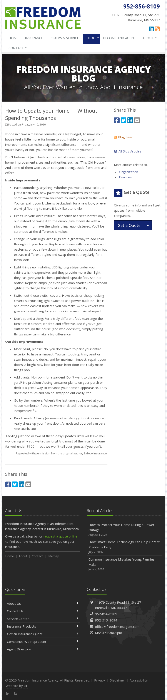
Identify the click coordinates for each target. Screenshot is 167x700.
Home (13, 38)
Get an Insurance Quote (25, 634)
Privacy (99, 680)
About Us (14, 603)
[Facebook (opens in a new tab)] (8, 484)
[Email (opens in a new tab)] (28, 484)
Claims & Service (65, 37)
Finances (125, 177)
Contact (16, 47)
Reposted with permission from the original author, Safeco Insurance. (61, 453)
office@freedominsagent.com (117, 626)
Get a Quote (129, 225)
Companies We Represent (26, 641)
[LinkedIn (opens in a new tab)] (151, 28)
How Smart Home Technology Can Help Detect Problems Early (124, 547)
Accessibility (139, 680)
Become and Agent (119, 38)
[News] (157, 28)
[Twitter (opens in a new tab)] (15, 484)
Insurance (34, 37)
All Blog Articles (130, 151)
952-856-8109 (106, 614)
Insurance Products (21, 626)
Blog (92, 37)
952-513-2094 (106, 620)
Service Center (18, 618)
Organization (128, 172)
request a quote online (60, 536)
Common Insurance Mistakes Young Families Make (122, 564)
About (148, 37)
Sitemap (53, 556)
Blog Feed (125, 137)
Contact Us (15, 611)
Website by (17, 685)
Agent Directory (19, 649)
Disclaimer (117, 680)
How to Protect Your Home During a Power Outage (121, 529)
